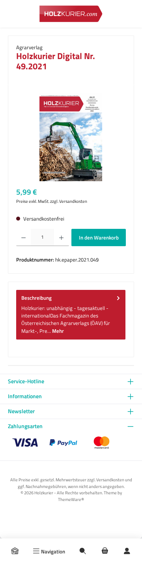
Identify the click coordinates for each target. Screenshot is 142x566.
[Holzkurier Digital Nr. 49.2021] (70, 137)
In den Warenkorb (99, 237)
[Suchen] (82, 551)
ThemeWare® (71, 499)
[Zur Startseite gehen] (71, 14)
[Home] (15, 551)
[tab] (70, 315)
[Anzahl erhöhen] (61, 237)
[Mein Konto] (127, 551)
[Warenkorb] (104, 551)
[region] (71, 137)
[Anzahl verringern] (23, 237)
